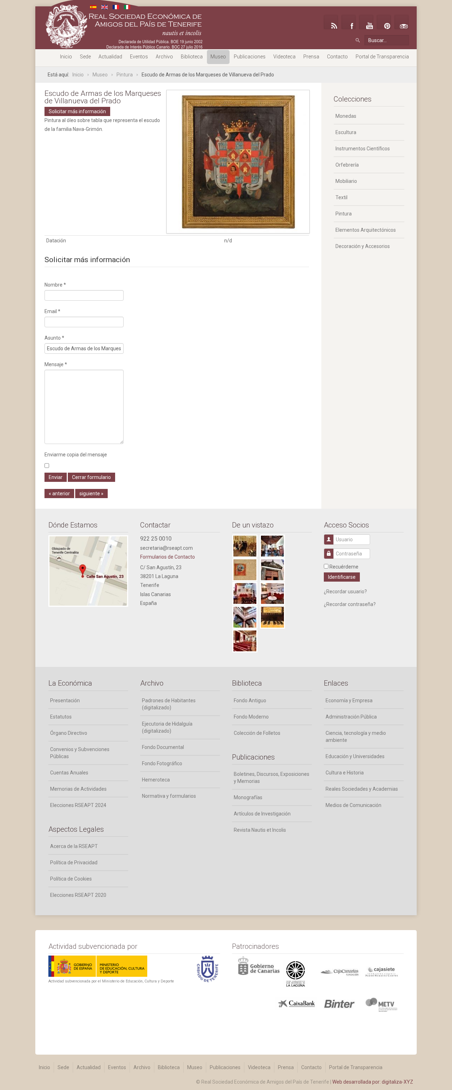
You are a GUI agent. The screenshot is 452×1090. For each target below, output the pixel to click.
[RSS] (331, 22)
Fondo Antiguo (250, 700)
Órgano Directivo (68, 733)
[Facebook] (348, 22)
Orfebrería (347, 165)
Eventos (139, 56)
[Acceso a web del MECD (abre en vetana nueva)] (97, 965)
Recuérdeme (343, 567)
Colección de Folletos (257, 733)
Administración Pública (351, 717)
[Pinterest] (384, 22)
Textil (341, 197)
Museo (218, 56)
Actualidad (110, 56)
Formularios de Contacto (167, 557)
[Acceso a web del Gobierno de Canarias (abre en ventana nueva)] (296, 973)
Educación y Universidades (355, 756)
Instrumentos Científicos (362, 148)
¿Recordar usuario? (345, 591)
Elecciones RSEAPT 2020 (78, 895)
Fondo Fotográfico (162, 763)
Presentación (65, 700)
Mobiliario (346, 181)
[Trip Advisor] (401, 22)
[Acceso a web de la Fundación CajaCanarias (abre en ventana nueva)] (339, 972)
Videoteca (284, 56)
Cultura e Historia (345, 772)
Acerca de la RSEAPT (74, 846)
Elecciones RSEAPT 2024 (78, 805)
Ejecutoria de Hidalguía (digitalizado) (167, 727)
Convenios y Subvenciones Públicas (79, 752)
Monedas (345, 116)
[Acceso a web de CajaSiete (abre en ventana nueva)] (381, 971)
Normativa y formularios (169, 796)
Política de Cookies (71, 879)
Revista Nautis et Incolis (260, 830)
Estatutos (61, 717)
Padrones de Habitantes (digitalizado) (169, 704)
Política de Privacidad (73, 862)
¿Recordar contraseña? (350, 604)
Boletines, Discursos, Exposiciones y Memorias (271, 777)
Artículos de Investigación (262, 814)
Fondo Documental (163, 747)
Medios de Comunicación (353, 805)
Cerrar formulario (91, 477)
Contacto (337, 56)
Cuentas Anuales (69, 772)
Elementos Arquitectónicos (365, 230)
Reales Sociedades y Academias (362, 789)
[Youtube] (366, 22)
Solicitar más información (77, 111)
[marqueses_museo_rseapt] (238, 161)
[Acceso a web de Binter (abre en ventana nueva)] (339, 1003)
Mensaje (55, 364)
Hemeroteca (156, 780)
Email (52, 311)
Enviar (56, 477)
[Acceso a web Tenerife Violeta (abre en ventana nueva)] (381, 1004)
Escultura (345, 132)
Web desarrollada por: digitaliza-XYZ (372, 1082)
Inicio (66, 56)
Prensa (311, 56)
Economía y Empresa (349, 700)
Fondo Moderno (251, 717)
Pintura (343, 214)
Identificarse (342, 577)
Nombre (55, 285)
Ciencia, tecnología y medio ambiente (356, 736)
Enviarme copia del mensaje (75, 454)
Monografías (248, 797)
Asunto (54, 338)
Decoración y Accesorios (362, 246)
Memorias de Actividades (78, 789)
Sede (85, 56)
